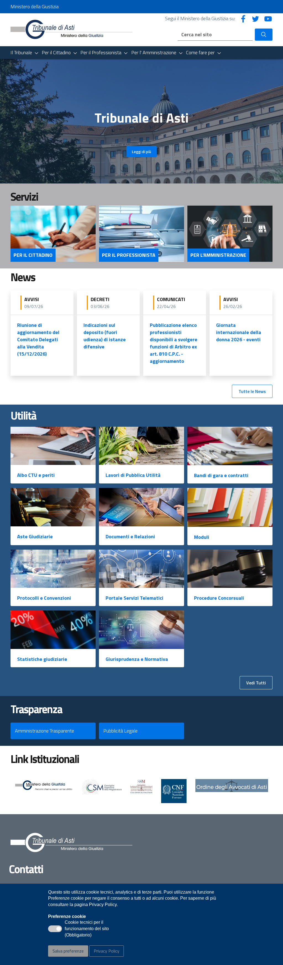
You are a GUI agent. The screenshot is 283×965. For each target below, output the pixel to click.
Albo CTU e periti (36, 475)
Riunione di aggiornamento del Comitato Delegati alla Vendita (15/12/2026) (38, 339)
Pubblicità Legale (120, 730)
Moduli (201, 537)
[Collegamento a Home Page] (71, 29)
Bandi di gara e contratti (221, 475)
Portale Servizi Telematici (134, 598)
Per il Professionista (128, 255)
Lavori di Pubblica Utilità (133, 475)
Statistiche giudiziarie (42, 659)
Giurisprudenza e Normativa (137, 659)
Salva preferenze (68, 951)
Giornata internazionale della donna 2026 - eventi (238, 332)
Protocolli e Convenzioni (44, 598)
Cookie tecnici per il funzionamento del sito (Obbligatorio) (87, 929)
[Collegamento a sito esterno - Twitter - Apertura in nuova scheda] (255, 18)
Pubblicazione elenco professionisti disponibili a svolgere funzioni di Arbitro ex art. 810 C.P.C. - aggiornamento (173, 343)
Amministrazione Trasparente (44, 730)
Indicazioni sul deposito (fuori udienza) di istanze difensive (104, 335)
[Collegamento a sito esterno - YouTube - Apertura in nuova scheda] (268, 18)
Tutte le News (252, 391)
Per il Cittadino (33, 255)
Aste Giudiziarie (35, 536)
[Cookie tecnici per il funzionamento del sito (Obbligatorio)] (55, 928)
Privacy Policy (106, 951)
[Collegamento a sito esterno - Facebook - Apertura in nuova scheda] (243, 18)
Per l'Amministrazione (218, 255)
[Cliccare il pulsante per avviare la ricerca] (263, 35)
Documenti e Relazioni (130, 536)
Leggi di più (141, 151)
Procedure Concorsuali (219, 598)
